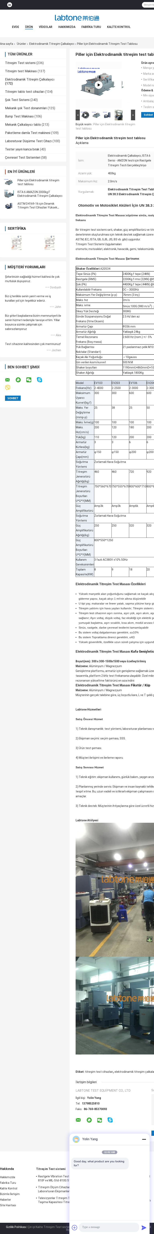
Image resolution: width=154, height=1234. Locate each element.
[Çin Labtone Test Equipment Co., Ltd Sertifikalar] (16, 242)
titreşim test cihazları (99, 1071)
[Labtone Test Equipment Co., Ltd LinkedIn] (9, 4)
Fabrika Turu (91, 27)
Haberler (5, 1199)
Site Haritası (8, 1205)
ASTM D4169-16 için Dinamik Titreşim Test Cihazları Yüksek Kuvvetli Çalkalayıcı (37, 207)
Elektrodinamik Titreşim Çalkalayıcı (51, 43)
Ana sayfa (6, 43)
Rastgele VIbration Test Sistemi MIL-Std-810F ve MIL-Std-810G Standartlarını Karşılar (65, 1179)
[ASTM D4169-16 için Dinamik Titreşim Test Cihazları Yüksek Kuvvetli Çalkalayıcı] (9, 205)
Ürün (29, 27)
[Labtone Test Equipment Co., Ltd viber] (10, 388)
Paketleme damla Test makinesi (27, 133)
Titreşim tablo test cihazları (24, 92)
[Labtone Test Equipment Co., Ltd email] (10, 380)
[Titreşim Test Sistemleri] (99, 85)
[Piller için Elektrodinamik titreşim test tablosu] (9, 182)
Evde (15, 27)
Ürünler (21, 43)
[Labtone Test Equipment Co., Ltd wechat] (31, 380)
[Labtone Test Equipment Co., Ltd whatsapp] (21, 380)
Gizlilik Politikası (16, 1227)
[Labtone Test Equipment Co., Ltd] (77, 18)
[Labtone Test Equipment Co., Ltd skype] (42, 380)
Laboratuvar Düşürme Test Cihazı (28, 141)
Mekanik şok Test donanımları (26, 108)
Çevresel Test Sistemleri (22, 157)
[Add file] (74, 1227)
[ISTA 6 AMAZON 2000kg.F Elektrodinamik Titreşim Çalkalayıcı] (9, 194)
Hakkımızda (66, 27)
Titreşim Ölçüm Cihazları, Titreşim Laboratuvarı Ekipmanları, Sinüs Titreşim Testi (64, 1190)
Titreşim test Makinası (21, 71)
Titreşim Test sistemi (20, 63)
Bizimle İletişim (10, 1194)
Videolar (45, 27)
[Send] (144, 1227)
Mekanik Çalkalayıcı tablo (23, 125)
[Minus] (144, 1139)
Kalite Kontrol (119, 27)
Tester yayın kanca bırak (22, 149)
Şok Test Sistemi (17, 100)
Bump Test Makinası (19, 116)
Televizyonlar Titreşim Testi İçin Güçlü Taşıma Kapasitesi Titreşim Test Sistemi (65, 1200)
